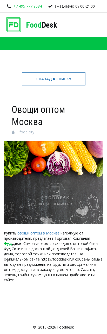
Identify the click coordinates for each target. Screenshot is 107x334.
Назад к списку (55, 78)
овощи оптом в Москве (38, 233)
